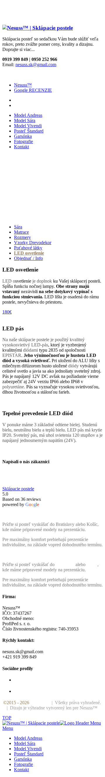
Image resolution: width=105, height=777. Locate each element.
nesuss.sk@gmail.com (35, 64)
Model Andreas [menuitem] (28, 738)
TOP (6, 717)
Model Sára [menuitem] (24, 743)
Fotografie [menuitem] (23, 764)
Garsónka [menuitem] (23, 759)
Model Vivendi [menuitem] (28, 748)
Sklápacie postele (18, 488)
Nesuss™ (23, 84)
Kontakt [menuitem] (21, 769)
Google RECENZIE (33, 90)
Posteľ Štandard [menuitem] (28, 753)
